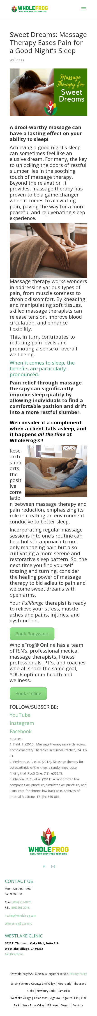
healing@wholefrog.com (20, 916)
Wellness (17, 60)
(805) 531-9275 (21, 902)
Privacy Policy (78, 974)
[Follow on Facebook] (44, 866)
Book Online (28, 693)
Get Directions (14, 954)
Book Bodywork (32, 634)
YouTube (20, 714)
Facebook (21, 731)
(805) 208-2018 (20, 907)
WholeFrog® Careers (18, 924)
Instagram (22, 722)
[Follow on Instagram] (53, 866)
